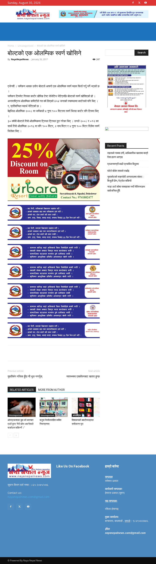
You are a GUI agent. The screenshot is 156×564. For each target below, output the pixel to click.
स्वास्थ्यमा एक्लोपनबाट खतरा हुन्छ (83, 376)
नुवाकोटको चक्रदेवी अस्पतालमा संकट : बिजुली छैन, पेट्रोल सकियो (125, 178)
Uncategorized (25, 45)
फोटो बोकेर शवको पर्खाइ (118, 170)
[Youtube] (145, 2)
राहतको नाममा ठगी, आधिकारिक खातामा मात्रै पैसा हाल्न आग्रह (127, 155)
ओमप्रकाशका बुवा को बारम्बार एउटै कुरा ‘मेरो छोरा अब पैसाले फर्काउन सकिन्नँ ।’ (20, 424)
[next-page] (16, 435)
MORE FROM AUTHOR (51, 389)
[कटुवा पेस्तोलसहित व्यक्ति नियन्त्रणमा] (54, 407)
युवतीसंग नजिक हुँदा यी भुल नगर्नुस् (25, 376)
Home (11, 45)
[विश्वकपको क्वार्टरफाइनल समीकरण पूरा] (86, 407)
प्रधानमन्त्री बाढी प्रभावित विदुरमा (123, 163)
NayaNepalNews (20, 59)
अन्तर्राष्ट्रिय (77, 415)
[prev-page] (10, 435)
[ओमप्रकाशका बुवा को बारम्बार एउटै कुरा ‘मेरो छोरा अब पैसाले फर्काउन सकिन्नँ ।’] (22, 407)
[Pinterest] (51, 68)
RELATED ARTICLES (22, 389)
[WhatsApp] (60, 68)
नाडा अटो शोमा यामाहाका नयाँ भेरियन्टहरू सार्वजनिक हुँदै (126, 188)
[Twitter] (139, 2)
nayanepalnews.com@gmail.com (28, 497)
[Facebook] (133, 2)
